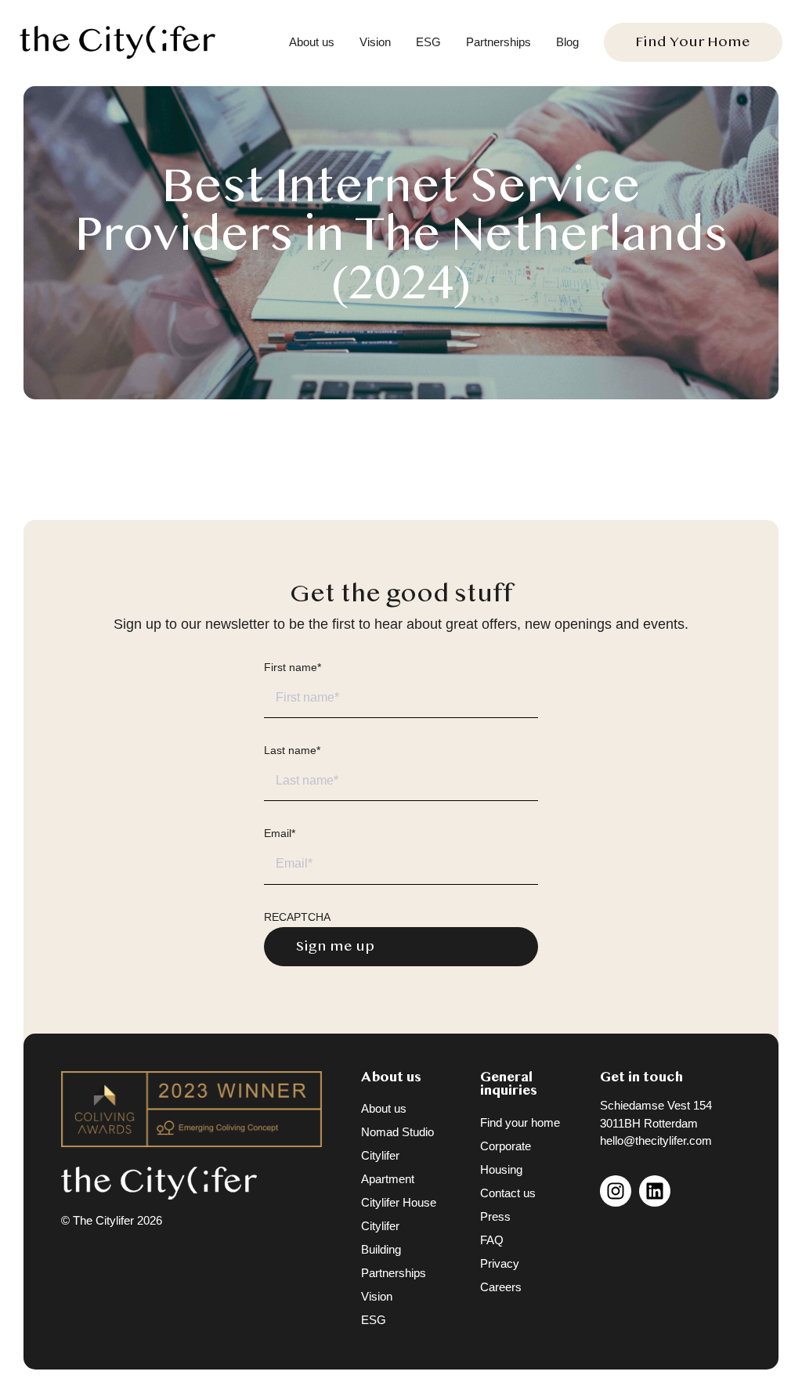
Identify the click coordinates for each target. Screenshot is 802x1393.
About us (311, 42)
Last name (292, 750)
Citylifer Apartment (387, 1167)
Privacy (499, 1263)
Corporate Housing (505, 1157)
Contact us (508, 1193)
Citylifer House (398, 1202)
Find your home (520, 1122)
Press (495, 1216)
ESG (428, 42)
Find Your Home (693, 42)
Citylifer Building (381, 1237)
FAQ (492, 1240)
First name (292, 667)
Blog (567, 42)
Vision (375, 42)
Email (279, 833)
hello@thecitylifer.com (656, 1140)
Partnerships (498, 42)
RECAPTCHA (297, 917)
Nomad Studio (397, 1132)
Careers (501, 1287)
